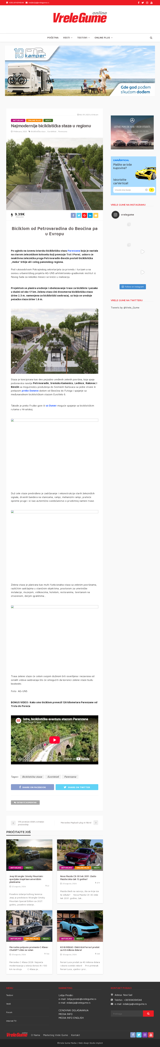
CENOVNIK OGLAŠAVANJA (73, 1010)
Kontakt (75, 1035)
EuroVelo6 (52, 131)
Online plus (102, 37)
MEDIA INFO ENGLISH (71, 1017)
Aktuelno (18, 120)
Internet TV (11, 1021)
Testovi (9, 995)
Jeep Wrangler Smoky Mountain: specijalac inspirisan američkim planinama (26, 879)
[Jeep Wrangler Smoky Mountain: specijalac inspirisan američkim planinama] (29, 855)
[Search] (151, 38)
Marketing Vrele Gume (55, 1035)
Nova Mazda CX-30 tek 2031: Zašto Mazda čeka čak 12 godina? (78, 877)
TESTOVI (82, 37)
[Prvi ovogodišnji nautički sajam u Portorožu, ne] (121, 272)
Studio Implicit (96, 1043)
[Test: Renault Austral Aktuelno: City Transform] (142, 251)
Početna (52, 37)
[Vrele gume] (80, 19)
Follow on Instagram (134, 286)
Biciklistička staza (38, 131)
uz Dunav (51, 405)
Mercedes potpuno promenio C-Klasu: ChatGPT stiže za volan (28, 948)
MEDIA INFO (65, 1014)
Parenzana (62, 131)
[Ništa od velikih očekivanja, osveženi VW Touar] (121, 231)
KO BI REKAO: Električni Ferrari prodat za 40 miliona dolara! (80, 948)
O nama (35, 1035)
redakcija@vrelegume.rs (78, 1002)
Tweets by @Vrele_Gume (125, 307)
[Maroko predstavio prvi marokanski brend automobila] (142, 231)
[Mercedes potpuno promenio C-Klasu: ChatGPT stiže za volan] (29, 926)
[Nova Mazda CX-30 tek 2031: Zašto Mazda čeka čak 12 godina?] (80, 855)
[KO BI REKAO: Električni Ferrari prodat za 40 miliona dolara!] (80, 926)
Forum (9, 1012)
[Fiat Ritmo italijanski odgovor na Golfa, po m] (121, 251)
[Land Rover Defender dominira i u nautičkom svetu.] (142, 272)
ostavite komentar (27, 802)
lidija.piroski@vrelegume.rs (81, 999)
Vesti (66, 37)
